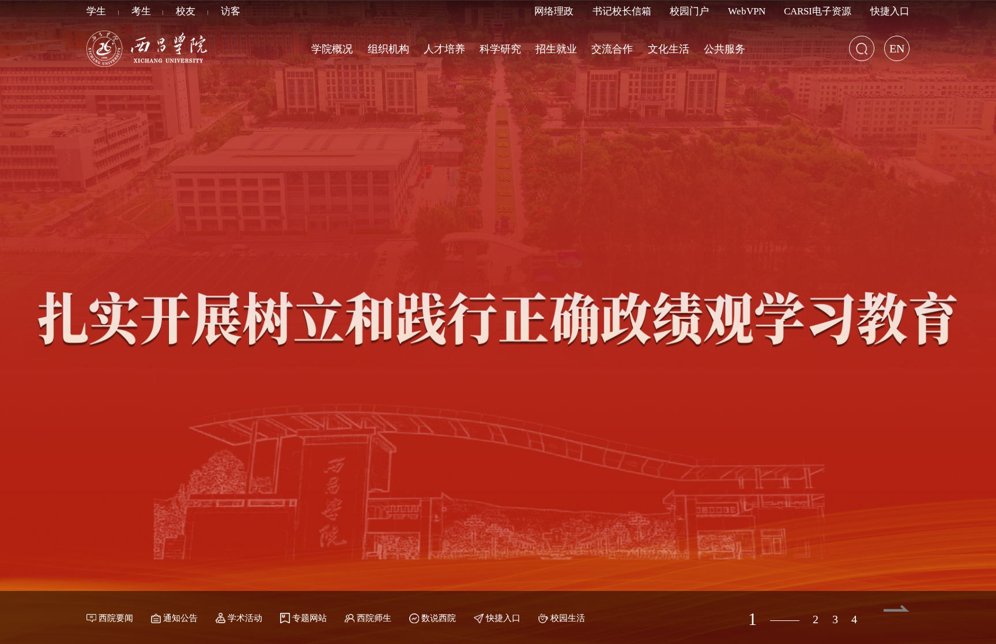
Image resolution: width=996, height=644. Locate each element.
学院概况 (332, 49)
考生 (141, 11)
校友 (185, 11)
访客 (230, 11)
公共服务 (724, 49)
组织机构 (388, 49)
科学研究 (500, 49)
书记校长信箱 (622, 11)
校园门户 (689, 11)
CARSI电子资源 (817, 11)
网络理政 (554, 11)
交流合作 (612, 49)
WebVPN (746, 11)
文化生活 (668, 49)
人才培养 (444, 49)
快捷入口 (890, 11)
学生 (96, 11)
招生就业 (556, 49)
